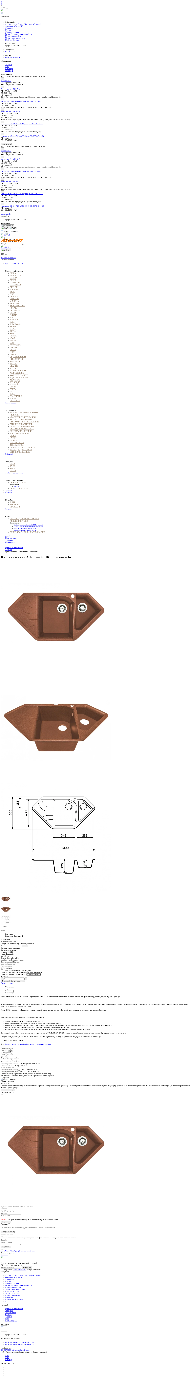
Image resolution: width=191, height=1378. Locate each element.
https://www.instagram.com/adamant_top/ (19, 1344)
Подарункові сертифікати (15, 1299)
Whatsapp (8, 1360)
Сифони (8, 1315)
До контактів (6, 214)
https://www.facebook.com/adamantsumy (19, 1342)
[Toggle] (2, 79)
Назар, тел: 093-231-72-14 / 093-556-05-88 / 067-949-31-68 (22, 136)
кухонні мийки (23, 1044)
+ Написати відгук (8, 1090)
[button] (95, 6)
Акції (7, 536)
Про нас (8, 30)
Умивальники (10, 1313)
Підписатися (27, 1267)
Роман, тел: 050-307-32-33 (30, 101)
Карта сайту (9, 1297)
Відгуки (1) (9, 991)
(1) (2, 928)
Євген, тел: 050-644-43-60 (10, 89)
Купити (25, 946)
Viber (7, 1356)
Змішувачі (9, 1311)
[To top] (2, 1249)
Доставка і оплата (12, 32)
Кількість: (4, 976)
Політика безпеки (12, 40)
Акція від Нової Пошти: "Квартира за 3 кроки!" (23, 24)
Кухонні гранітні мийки (14, 548)
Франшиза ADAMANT (14, 26)
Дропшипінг (10, 28)
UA (7, 228)
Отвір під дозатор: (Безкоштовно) (13, 974)
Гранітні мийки (11, 1044)
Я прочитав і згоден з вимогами (22, 1270)
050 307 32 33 (10, 51)
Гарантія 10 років (7, 983)
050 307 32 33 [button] (6, 1350)
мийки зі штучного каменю (40, 1044)
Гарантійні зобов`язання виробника (18, 34)
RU (15, 228)
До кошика (5, 981)
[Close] (7, 8)
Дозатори (8, 1317)
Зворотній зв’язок (12, 1293)
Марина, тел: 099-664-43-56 (32, 124)
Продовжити (6, 1222)
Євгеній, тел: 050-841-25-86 (11, 124)
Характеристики (11, 989)
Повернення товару (12, 1295)
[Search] (23, 244)
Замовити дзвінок (18, 248)
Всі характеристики (8, 950)
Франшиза (9, 540)
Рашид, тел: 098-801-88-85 (11, 101)
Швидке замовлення (18, 981)
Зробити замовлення (8, 258)
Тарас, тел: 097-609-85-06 (10, 112)
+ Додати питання (8, 1232)
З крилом (8, 550)
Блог (7, 1319)
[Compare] (4, 930)
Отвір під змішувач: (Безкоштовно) (14, 972)
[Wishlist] (2, 930)
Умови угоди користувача (15, 38)
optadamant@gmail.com (13, 57)
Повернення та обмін (13, 36)
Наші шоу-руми (11, 538)
